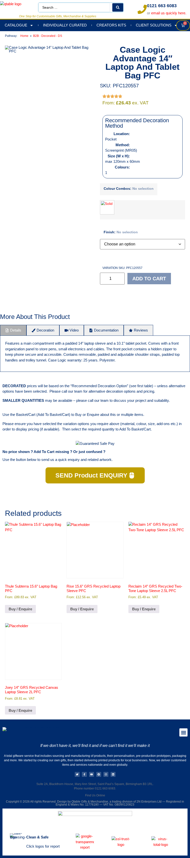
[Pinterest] (98, 774)
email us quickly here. (168, 13)
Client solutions (153, 25)
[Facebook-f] (84, 774)
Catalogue (16, 25)
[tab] (13, 330)
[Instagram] (105, 774)
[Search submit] (117, 7)
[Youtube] (91, 774)
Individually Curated (65, 25)
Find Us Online (95, 795)
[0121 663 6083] (142, 9)
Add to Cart (149, 278)
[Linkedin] (113, 774)
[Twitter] (77, 774)
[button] (183, 732)
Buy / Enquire (20, 609)
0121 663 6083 (162, 5)
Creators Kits (111, 25)
